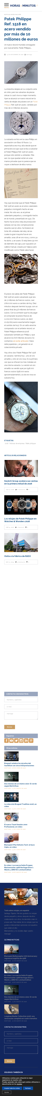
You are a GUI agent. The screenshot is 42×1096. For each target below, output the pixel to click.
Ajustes (6, 1092)
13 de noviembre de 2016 (15, 54)
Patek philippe (31, 443)
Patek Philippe (16, 14)
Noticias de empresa (17, 443)
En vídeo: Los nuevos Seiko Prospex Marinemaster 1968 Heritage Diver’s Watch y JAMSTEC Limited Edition (18, 867)
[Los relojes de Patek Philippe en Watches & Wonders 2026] (21, 505)
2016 (6, 443)
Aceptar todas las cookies (12, 1088)
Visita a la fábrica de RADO (17, 556)
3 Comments (21, 562)
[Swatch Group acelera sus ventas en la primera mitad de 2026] (21, 468)
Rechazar (28, 1088)
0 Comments (21, 489)
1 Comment (20, 527)
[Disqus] (21, 599)
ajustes (19, 1084)
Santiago (29, 54)
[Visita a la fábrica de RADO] (21, 542)
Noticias (7, 14)
